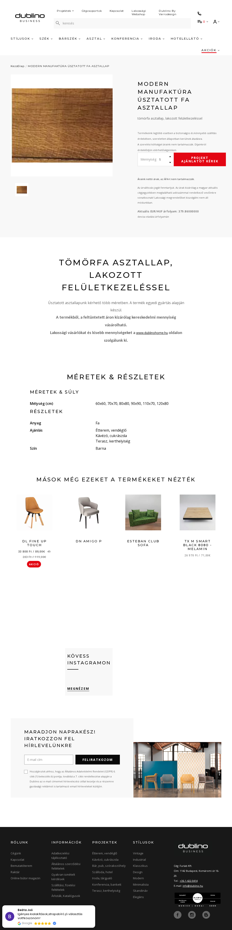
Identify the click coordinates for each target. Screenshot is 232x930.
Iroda (156, 38)
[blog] (206, 914)
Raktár (15, 872)
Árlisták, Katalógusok (65, 896)
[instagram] (192, 914)
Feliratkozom (97, 759)
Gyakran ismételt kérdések (63, 876)
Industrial (139, 860)
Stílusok (21, 38)
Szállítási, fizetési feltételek (63, 887)
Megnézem (78, 688)
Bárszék (69, 38)
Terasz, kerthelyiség (106, 891)
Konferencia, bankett (106, 884)
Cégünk (16, 853)
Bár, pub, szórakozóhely (109, 866)
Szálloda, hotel (102, 872)
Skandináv (140, 891)
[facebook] (178, 914)
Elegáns (138, 897)
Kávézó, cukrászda (105, 860)
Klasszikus (140, 866)
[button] (94, 905)
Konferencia (126, 38)
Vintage (138, 853)
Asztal (95, 38)
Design (138, 872)
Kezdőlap (17, 66)
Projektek (64, 10)
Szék (45, 38)
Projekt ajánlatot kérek (199, 159)
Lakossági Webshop (139, 12)
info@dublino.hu (193, 885)
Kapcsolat (117, 10)
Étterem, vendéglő (104, 853)
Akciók (209, 50)
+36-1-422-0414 (189, 880)
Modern (138, 878)
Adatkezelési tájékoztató (60, 855)
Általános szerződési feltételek (65, 866)
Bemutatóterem (21, 866)
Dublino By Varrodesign (167, 12)
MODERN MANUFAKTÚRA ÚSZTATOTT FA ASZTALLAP (68, 66)
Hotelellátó (186, 38)
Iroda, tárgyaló (102, 878)
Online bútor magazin (25, 878)
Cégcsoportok (92, 10)
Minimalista (141, 884)
